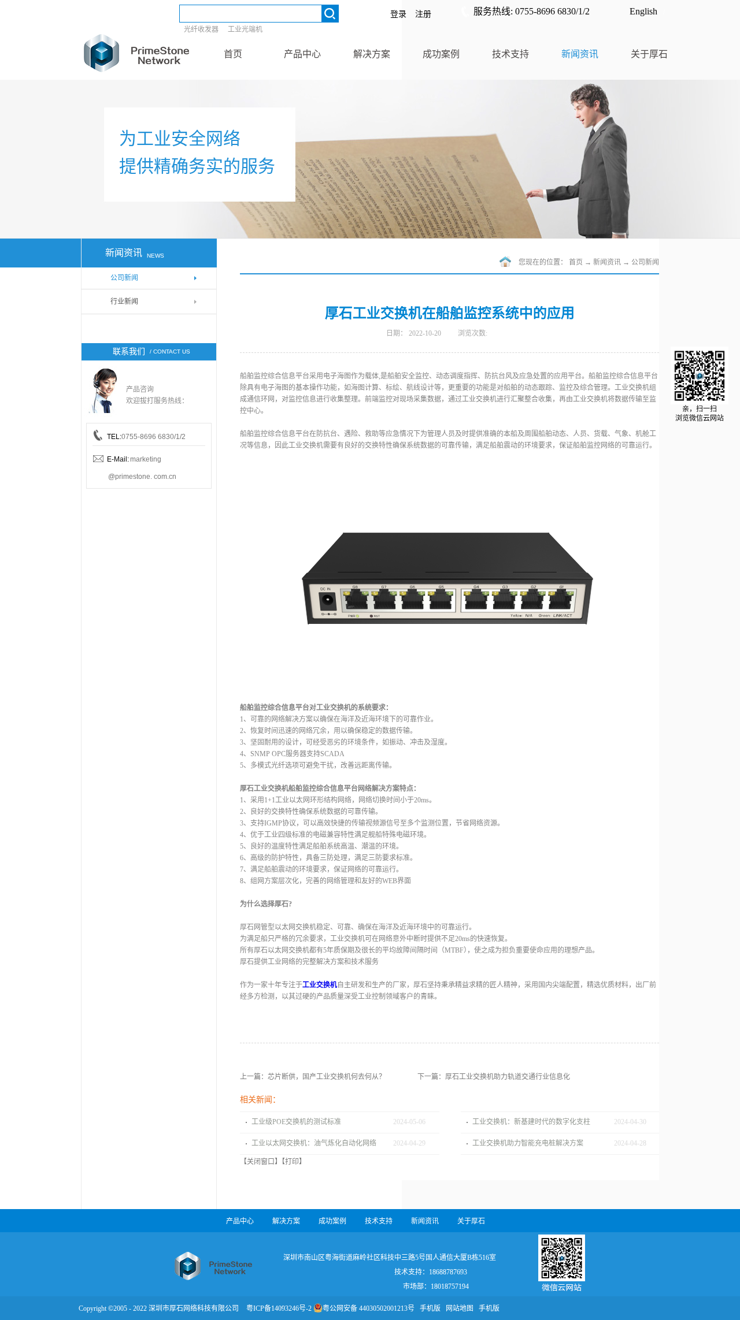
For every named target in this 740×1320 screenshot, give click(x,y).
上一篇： (313, 1077)
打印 (292, 1162)
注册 (423, 14)
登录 (398, 14)
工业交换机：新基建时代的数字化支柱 (531, 1122)
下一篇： (493, 1077)
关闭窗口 (261, 1162)
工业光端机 (245, 29)
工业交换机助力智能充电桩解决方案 (527, 1143)
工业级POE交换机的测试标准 (296, 1122)
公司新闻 (645, 262)
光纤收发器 (201, 29)
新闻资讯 (607, 262)
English (643, 11)
